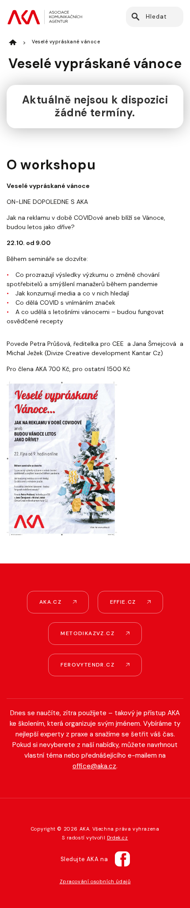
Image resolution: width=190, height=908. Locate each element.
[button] (135, 17)
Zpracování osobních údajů (95, 881)
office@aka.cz (94, 766)
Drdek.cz (117, 838)
